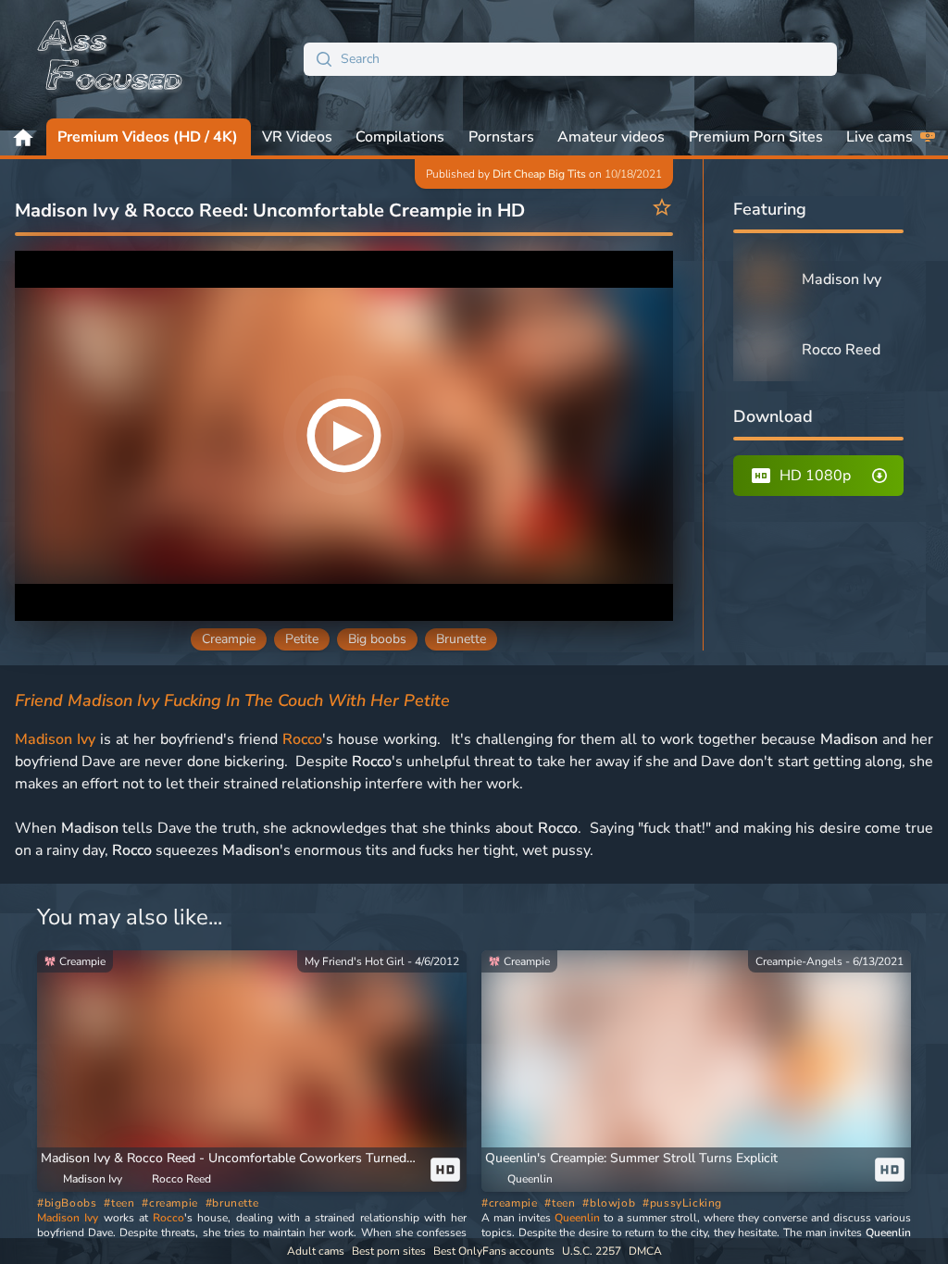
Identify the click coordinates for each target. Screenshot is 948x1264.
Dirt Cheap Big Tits (539, 174)
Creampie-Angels (798, 961)
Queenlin (577, 1217)
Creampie (229, 639)
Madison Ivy (55, 739)
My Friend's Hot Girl (355, 961)
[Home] (111, 59)
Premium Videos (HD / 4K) (147, 137)
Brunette (461, 639)
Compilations (400, 137)
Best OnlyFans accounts (494, 1251)
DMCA (645, 1251)
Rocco (302, 739)
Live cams (879, 137)
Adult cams (315, 1251)
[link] (252, 1071)
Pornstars (501, 137)
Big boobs (377, 639)
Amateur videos (611, 137)
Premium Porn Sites (756, 137)
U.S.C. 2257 (591, 1251)
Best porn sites (389, 1251)
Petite (301, 639)
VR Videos (297, 137)
